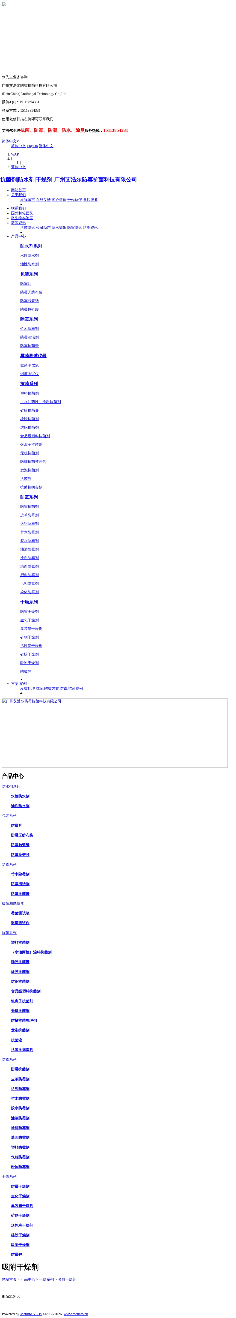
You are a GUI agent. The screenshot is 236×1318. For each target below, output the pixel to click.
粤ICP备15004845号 (162, 1288)
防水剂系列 (31, 246)
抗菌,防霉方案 (47, 688)
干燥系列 (29, 601)
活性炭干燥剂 (31, 646)
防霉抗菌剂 (29, 507)
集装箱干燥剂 (31, 629)
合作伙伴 (74, 200)
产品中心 (18, 236)
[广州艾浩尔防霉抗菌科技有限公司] (115, 766)
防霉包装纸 (29, 301)
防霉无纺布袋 (31, 292)
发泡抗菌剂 (29, 470)
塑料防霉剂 (29, 575)
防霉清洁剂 (29, 337)
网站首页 (18, 190)
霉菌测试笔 (29, 365)
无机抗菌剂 (29, 453)
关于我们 (18, 195)
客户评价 (59, 200)
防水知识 (59, 228)
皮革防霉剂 (29, 515)
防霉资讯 (74, 228)
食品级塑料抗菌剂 (35, 436)
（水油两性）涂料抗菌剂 (40, 402)
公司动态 (43, 228)
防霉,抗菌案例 (71, 688)
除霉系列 (29, 319)
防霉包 (25, 671)
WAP (15, 154)
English (32, 146)
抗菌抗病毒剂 (31, 487)
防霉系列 (29, 497)
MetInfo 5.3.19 (31, 1314)
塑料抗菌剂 (29, 393)
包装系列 (29, 274)
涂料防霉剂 (29, 558)
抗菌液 (25, 479)
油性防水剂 (29, 264)
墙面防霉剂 (29, 566)
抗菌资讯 (27, 228)
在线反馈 (43, 200)
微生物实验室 (22, 218)
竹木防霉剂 (29, 532)
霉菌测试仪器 (33, 355)
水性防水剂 (29, 256)
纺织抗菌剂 (29, 427)
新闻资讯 (18, 223)
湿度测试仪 (29, 374)
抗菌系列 (29, 383)
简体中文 (9, 141)
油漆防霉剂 (29, 549)
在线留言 (27, 200)
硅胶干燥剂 (29, 654)
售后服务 (90, 200)
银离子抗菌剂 (31, 444)
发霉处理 (27, 688)
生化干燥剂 (29, 620)
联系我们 (18, 208)
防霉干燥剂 (29, 612)
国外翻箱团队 (22, 213)
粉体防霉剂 (29, 592)
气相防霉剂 (29, 583)
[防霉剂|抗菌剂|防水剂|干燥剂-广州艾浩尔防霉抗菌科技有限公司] (69, 180)
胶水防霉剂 (29, 541)
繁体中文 (46, 146)
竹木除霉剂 (29, 329)
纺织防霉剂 (29, 524)
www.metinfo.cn (76, 1314)
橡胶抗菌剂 (29, 419)
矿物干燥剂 (29, 637)
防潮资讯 (90, 228)
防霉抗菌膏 (29, 346)
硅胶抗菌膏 (29, 410)
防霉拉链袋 (29, 309)
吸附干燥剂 (29, 663)
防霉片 (25, 284)
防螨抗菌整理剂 (33, 462)
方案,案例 (19, 684)
